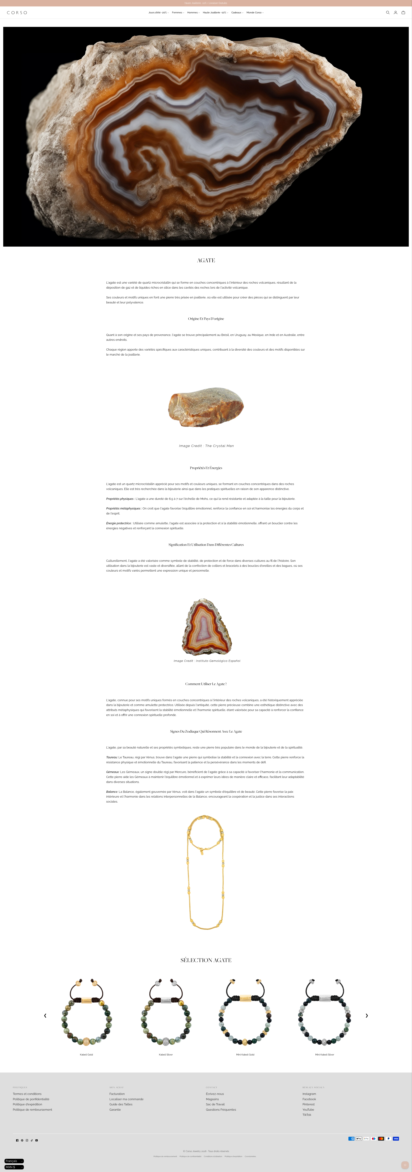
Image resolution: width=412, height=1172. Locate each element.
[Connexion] (395, 12)
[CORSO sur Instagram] (27, 1140)
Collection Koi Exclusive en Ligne (206, 3)
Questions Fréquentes (221, 1109)
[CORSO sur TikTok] (32, 1140)
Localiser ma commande (126, 1099)
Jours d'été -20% (158, 12)
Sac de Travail (215, 1104)
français (11, 1161)
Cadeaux (236, 12)
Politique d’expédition (233, 1156)
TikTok (307, 1114)
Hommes (192, 12)
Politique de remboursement (32, 1109)
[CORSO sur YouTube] (36, 1140)
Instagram (309, 1094)
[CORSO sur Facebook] (17, 1140)
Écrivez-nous (215, 1094)
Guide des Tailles (120, 1104)
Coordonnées (250, 1156)
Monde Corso (254, 12)
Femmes (177, 12)
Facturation (117, 1094)
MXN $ (10, 1167)
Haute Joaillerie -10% (214, 12)
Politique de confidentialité (190, 1156)
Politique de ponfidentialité (31, 1099)
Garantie (115, 1109)
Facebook (309, 1099)
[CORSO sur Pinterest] (22, 1140)
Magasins (212, 1099)
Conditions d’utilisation (213, 1156)
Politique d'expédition (27, 1104)
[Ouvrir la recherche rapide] (388, 12)
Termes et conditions (27, 1094)
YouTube (308, 1109)
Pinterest (309, 1104)
